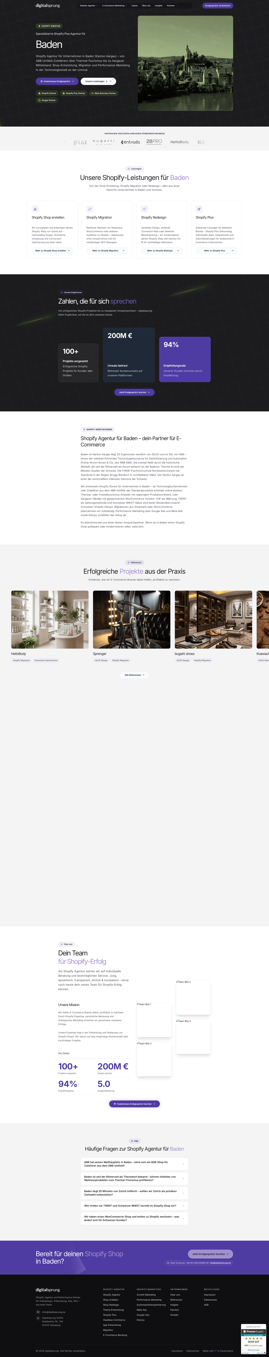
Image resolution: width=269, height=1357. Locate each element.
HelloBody (18, 654)
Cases (135, 5)
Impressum (177, 1350)
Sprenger (99, 654)
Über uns (146, 5)
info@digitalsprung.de (220, 1263)
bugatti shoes (184, 654)
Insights (159, 5)
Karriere (170, 5)
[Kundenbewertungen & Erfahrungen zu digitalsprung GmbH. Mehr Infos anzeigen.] (253, 1339)
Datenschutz (192, 1350)
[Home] (48, 6)
